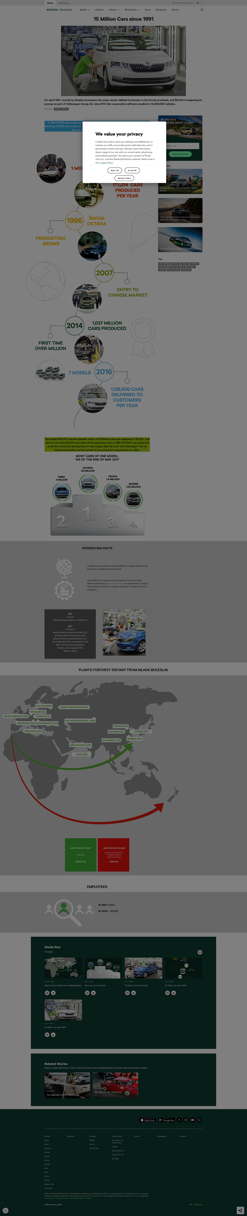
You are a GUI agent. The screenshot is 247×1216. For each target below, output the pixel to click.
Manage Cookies (124, 178)
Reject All (115, 170)
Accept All (132, 170)
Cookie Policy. (106, 162)
